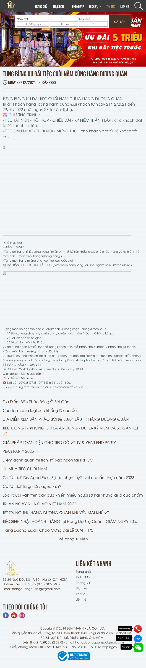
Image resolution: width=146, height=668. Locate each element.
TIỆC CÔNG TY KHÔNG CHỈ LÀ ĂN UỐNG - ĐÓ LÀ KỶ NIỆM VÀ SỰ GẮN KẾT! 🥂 (71, 430)
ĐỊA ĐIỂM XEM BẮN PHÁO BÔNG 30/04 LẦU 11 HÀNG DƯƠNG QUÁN (66, 419)
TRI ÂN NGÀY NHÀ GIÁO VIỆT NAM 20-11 (40, 503)
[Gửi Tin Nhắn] (138, 638)
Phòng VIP (78, 6)
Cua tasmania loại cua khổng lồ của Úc (40, 410)
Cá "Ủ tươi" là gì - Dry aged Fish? (32, 486)
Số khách (84, 18)
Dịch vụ (95, 8)
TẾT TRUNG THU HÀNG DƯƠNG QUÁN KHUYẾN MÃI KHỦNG (56, 512)
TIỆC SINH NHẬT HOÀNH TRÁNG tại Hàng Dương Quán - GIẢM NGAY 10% (70, 521)
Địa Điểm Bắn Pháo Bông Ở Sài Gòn (36, 401)
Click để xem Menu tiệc (19, 378)
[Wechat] (138, 647)
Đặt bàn (119, 21)
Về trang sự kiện (73, 538)
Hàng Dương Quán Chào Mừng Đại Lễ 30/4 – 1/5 (48, 530)
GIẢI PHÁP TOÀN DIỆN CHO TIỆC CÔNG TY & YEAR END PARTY (59, 442)
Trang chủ (41, 6)
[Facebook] (6, 615)
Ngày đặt (22, 18)
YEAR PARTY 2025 (18, 451)
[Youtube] (14, 615)
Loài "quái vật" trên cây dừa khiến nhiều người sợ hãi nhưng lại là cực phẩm (73, 494)
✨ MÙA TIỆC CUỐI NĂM (25, 468)
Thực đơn (60, 8)
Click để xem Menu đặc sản (22, 373)
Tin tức (110, 6)
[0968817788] (138, 629)
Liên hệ (124, 6)
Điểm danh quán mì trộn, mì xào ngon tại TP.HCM (48, 459)
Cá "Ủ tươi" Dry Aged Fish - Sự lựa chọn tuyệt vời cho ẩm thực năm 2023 (68, 477)
